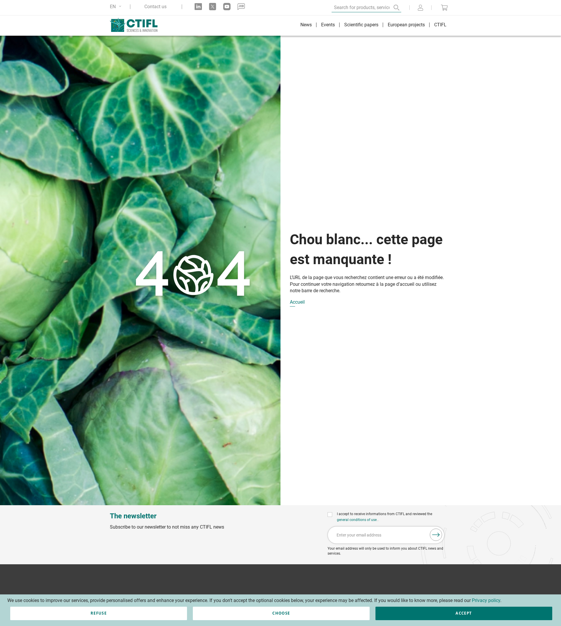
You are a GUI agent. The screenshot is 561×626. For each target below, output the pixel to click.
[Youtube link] (227, 6)
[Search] (392, 8)
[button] (116, 6)
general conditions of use (357, 520)
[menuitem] (306, 26)
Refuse (99, 613)
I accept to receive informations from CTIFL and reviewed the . (384, 517)
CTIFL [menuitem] (440, 24)
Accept (464, 613)
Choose (281, 613)
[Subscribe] (436, 535)
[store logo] (136, 25)
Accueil (297, 302)
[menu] (373, 26)
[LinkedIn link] (198, 6)
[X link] (212, 6)
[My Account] (420, 8)
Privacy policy (486, 600)
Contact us (155, 6)
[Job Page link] (241, 6)
